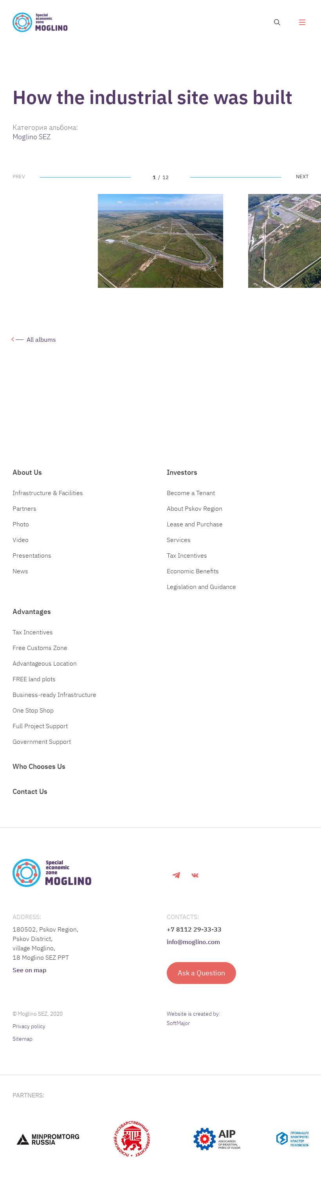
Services (179, 540)
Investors (182, 472)
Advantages (32, 611)
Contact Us (30, 791)
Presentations (32, 555)
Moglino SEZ (31, 136)
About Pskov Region (194, 508)
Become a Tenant (191, 493)
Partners (24, 508)
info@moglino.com (193, 942)
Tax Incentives (187, 555)
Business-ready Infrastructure (54, 694)
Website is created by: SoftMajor (193, 1018)
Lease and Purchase (195, 524)
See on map (29, 970)
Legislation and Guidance (201, 587)
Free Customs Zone (40, 648)
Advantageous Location (45, 663)
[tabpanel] (160, 241)
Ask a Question (201, 972)
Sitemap (22, 1038)
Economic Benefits (193, 571)
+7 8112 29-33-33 (194, 929)
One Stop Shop (33, 710)
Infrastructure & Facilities (48, 493)
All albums (41, 339)
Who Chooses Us (39, 766)
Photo (21, 524)
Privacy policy (29, 1026)
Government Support (42, 741)
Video (21, 540)
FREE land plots (34, 679)
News (20, 571)
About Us (27, 472)
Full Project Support (40, 726)
